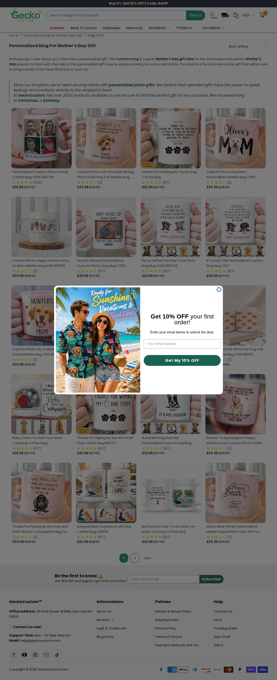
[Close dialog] (219, 289)
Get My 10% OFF (182, 360)
